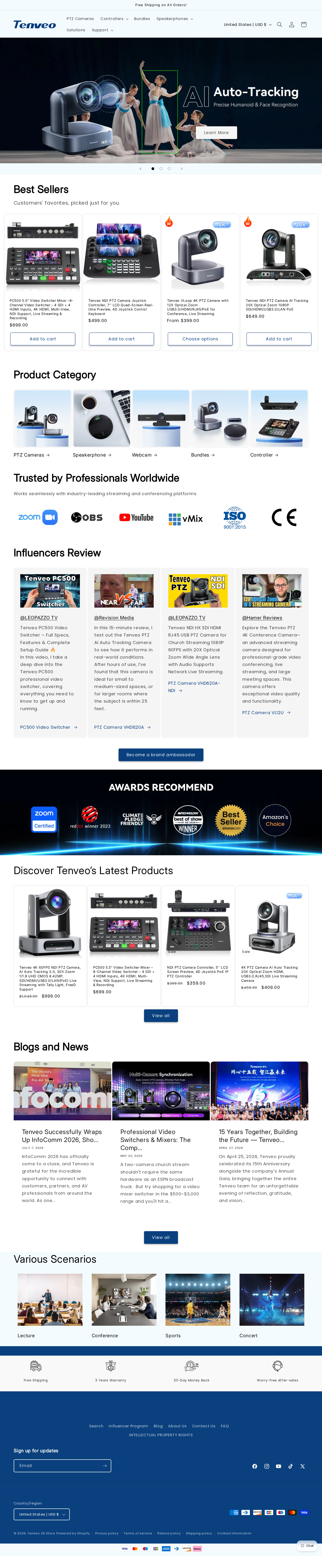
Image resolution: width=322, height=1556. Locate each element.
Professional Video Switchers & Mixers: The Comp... (155, 1140)
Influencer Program (128, 1426)
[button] (114, 19)
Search (96, 1426)
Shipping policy (199, 1533)
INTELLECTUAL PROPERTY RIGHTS (161, 1435)
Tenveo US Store (41, 1533)
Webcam (142, 455)
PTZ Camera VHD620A (119, 727)
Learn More (216, 132)
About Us (177, 1426)
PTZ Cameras (29, 455)
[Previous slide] (140, 168)
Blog (158, 1426)
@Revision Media (114, 618)
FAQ (225, 1426)
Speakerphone (89, 455)
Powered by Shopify (73, 1533)
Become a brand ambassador (161, 755)
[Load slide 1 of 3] (153, 169)
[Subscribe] (105, 1465)
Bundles (200, 455)
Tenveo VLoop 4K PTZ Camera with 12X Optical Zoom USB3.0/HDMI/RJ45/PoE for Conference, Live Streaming (197, 306)
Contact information (234, 1533)
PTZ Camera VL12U (263, 713)
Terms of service (138, 1533)
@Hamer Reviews (262, 618)
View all (161, 1016)
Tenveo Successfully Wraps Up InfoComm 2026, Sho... (62, 1135)
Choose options (200, 339)
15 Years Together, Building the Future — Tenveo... (258, 1135)
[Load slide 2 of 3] (161, 169)
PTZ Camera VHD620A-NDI (194, 686)
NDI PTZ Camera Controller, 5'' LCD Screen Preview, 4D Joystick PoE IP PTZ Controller (197, 971)
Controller (261, 455)
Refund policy (169, 1533)
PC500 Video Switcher (45, 727)
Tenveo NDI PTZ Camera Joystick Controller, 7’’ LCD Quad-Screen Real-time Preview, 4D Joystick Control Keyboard (120, 306)
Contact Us (203, 1426)
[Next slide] (182, 168)
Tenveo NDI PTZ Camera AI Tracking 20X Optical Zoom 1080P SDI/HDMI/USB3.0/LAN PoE (277, 304)
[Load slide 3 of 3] (169, 169)
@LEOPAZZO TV (39, 618)
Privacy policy (107, 1533)
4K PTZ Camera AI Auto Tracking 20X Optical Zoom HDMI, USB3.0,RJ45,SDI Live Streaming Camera (269, 974)
